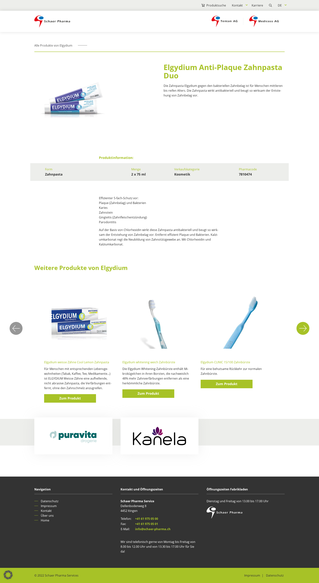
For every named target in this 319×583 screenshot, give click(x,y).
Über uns (47, 516)
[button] (8, 575)
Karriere (257, 5)
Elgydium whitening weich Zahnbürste (148, 362)
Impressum (49, 506)
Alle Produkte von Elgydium (53, 45)
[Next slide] (302, 328)
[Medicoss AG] (264, 21)
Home (45, 520)
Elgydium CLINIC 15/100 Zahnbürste (225, 362)
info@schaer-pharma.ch (153, 529)
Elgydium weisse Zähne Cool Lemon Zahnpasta (76, 362)
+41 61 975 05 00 (146, 519)
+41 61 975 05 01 (146, 524)
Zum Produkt (70, 398)
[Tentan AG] (224, 21)
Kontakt (237, 5)
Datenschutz (49, 501)
